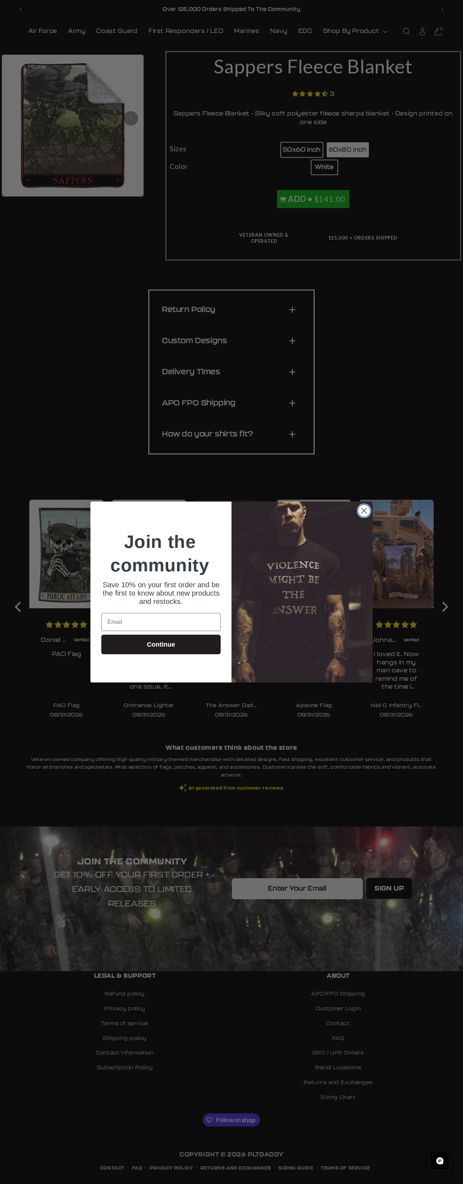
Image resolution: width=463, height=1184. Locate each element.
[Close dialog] (364, 510)
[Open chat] (440, 1161)
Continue (161, 644)
